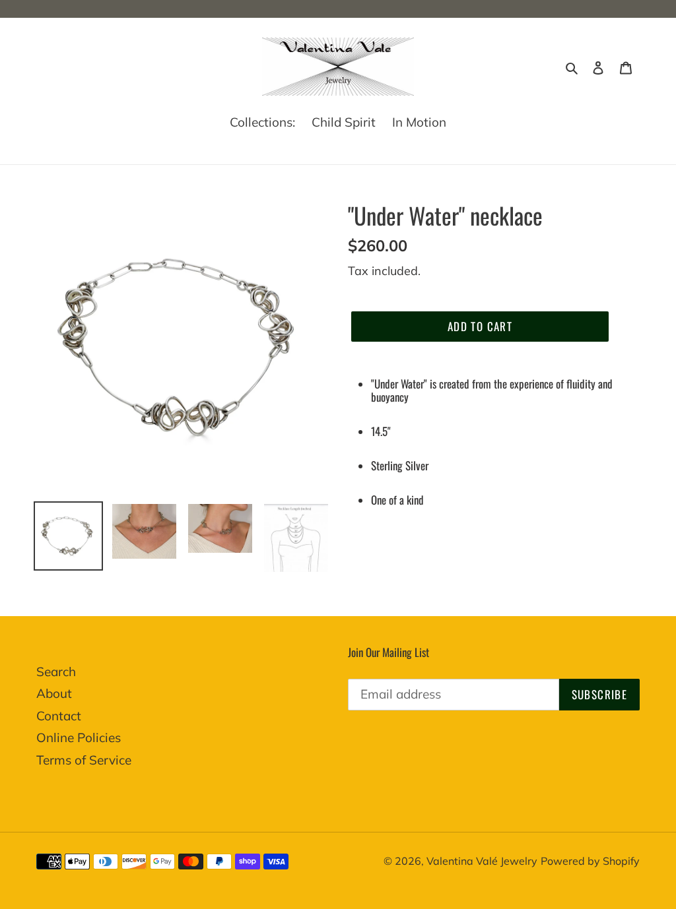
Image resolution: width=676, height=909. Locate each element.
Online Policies (78, 737)
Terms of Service (83, 760)
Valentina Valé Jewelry (481, 860)
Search (56, 671)
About (54, 693)
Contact (58, 716)
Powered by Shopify (590, 860)
